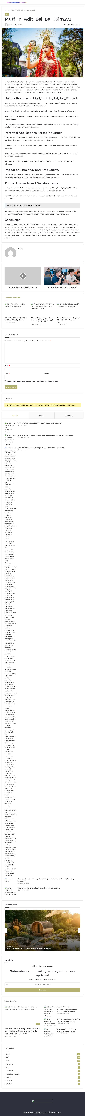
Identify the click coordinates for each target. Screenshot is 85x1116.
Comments (69, 415)
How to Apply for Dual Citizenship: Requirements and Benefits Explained (45, 435)
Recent (41, 415)
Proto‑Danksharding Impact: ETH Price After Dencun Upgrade (68, 320)
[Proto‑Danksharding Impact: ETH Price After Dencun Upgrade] (68, 309)
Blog (7, 1067)
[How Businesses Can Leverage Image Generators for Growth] (10, 661)
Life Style (9, 1084)
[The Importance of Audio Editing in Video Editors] (49, 1032)
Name (7, 366)
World (8, 1054)
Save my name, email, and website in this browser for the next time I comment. (33, 381)
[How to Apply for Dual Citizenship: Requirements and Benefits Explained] (10, 439)
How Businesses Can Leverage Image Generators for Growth (41, 448)
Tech (13, 10)
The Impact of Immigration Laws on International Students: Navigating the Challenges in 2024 (22, 1031)
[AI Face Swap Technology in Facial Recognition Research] (10, 427)
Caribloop (9, 1061)
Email (7, 373)
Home (8, 10)
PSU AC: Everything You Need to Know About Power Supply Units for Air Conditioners (42, 320)
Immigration (10, 1064)
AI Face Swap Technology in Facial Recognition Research (40, 423)
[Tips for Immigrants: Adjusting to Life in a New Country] (10, 891)
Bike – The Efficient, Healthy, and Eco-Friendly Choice (15, 319)
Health (8, 1077)
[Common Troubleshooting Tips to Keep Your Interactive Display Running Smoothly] (10, 882)
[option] (42, 930)
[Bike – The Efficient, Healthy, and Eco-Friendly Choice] (16, 309)
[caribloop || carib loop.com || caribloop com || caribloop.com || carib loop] (16, 2)
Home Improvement (12, 1074)
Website (46, 373)
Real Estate (10, 1071)
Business (9, 1080)
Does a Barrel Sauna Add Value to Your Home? (28, 948)
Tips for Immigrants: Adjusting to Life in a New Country (39, 888)
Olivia (20, 248)
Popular (15, 415)
